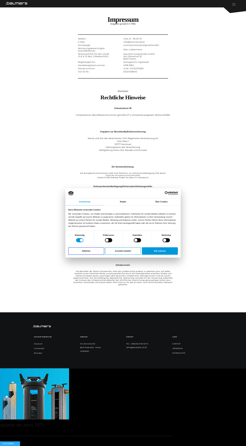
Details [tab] (123, 202)
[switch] (108, 240)
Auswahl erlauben (123, 251)
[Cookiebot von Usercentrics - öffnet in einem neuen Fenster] (166, 193)
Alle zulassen (160, 251)
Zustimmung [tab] (84, 202)
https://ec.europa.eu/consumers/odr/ (123, 175)
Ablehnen (86, 251)
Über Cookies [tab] (161, 202)
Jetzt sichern (8, 443)
